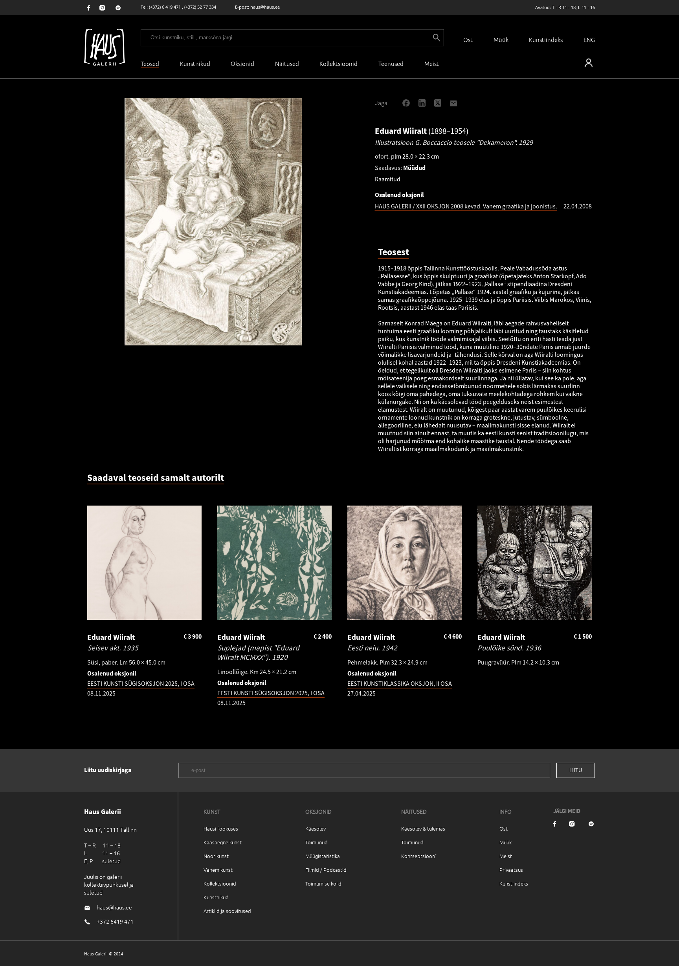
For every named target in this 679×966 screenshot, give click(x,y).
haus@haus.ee (265, 7)
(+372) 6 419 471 (165, 7)
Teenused (391, 63)
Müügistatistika (322, 856)
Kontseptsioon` (419, 856)
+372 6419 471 (115, 921)
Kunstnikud (195, 63)
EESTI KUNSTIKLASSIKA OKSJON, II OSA (399, 683)
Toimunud (316, 842)
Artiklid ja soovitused (227, 911)
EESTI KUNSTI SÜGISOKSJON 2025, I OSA (141, 683)
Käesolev (315, 828)
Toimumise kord (323, 883)
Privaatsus (511, 869)
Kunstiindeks (546, 39)
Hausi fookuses (221, 828)
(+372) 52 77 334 (200, 7)
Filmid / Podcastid (326, 869)
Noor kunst (216, 856)
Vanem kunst (218, 869)
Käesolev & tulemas (423, 828)
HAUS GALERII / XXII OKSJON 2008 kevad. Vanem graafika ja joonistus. (466, 206)
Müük (501, 39)
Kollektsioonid (338, 63)
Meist (505, 856)
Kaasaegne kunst (223, 842)
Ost (468, 39)
